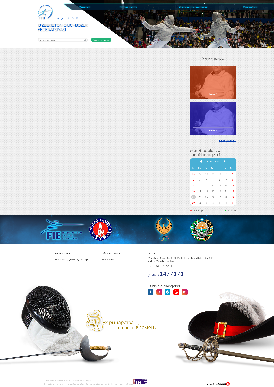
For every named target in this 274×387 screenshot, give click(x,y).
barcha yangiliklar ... (227, 140)
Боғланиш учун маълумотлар (193, 6)
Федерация (85, 6)
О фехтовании (250, 6)
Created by (211, 383)
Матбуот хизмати (128, 6)
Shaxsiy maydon (101, 39)
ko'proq (212, 94)
